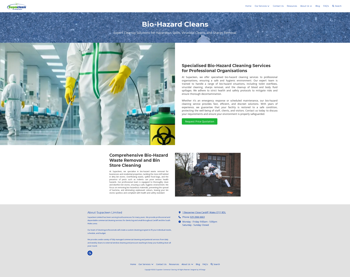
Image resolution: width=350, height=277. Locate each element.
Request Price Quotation (199, 121)
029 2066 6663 (197, 217)
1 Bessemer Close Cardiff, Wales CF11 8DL (204, 212)
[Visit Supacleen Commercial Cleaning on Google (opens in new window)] (90, 253)
